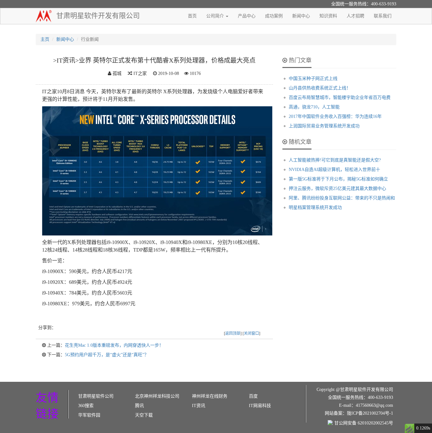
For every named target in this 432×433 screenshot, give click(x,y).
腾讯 (139, 405)
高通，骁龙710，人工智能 (314, 107)
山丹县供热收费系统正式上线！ (320, 88)
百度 (253, 396)
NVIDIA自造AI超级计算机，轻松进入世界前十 (334, 169)
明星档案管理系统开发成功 (315, 207)
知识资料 (328, 16)
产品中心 (247, 16)
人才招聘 (355, 16)
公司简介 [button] (215, 16)
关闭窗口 (251, 333)
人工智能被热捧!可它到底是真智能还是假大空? (335, 160)
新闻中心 (301, 16)
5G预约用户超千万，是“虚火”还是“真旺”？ (107, 354)
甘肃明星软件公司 (96, 396)
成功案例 (274, 16)
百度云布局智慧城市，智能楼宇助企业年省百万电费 (340, 97)
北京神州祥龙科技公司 (157, 396)
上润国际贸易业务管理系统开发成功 (324, 126)
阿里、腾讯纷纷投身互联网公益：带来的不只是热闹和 (342, 198)
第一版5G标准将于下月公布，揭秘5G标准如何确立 (338, 179)
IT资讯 (198, 405)
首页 (192, 16)
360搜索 (86, 405)
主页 (44, 39)
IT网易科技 (260, 405)
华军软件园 (89, 415)
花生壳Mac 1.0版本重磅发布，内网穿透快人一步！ (114, 345)
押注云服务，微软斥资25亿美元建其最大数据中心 (337, 188)
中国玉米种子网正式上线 (313, 78)
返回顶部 (232, 333)
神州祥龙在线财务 (209, 396)
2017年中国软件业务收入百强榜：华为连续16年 (335, 116)
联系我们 (383, 16)
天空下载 (144, 415)
